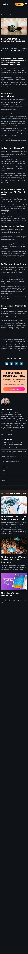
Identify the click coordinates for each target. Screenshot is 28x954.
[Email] (21, 363)
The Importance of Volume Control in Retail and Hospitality (14, 559)
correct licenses (21, 348)
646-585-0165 (21, 1)
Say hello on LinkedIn (6, 434)
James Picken (5, 51)
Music (23, 51)
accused (16, 151)
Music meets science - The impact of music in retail (13, 517)
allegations (18, 198)
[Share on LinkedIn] (6, 363)
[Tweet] (16, 363)
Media (3, 470)
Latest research (6, 474)
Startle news (5, 484)
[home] (4, 4)
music (10, 69)
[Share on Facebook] (11, 363)
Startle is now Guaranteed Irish (10, 448)
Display (3, 480)
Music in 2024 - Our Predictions (10, 594)
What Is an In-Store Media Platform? (11, 461)
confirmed (21, 327)
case (17, 269)
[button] (26, 4)
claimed (10, 236)
